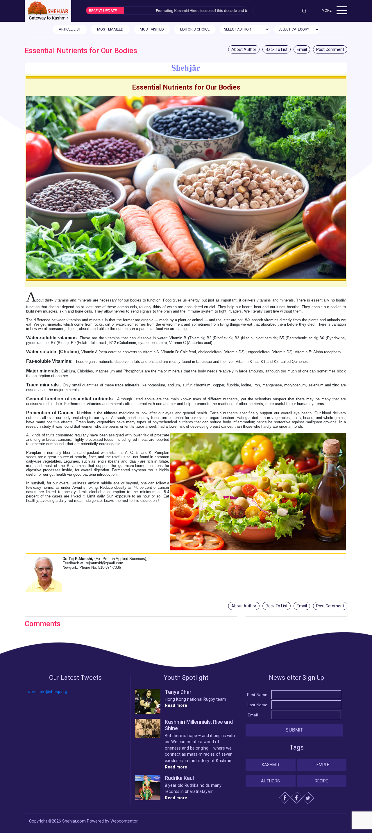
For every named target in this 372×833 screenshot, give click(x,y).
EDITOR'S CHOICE (195, 29)
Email (302, 49)
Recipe (321, 781)
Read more (176, 705)
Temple (321, 764)
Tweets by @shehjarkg (46, 691)
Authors (270, 781)
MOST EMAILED (110, 29)
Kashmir (270, 764)
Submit (294, 729)
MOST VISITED (152, 29)
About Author (243, 49)
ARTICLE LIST (70, 29)
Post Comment (330, 49)
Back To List (276, 49)
